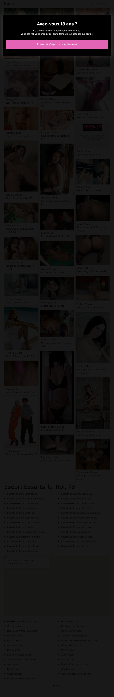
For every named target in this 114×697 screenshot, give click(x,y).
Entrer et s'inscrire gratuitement (57, 44)
